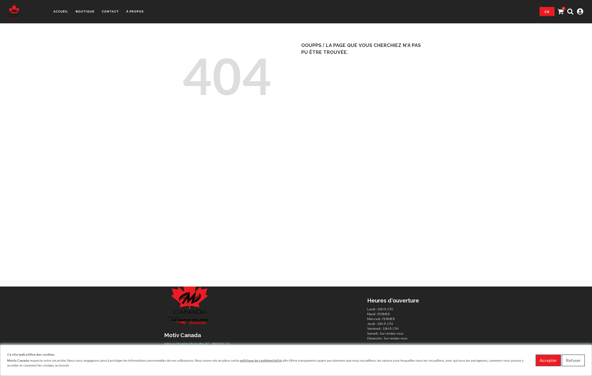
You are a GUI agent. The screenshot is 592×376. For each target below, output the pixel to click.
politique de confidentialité (261, 360)
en (547, 12)
